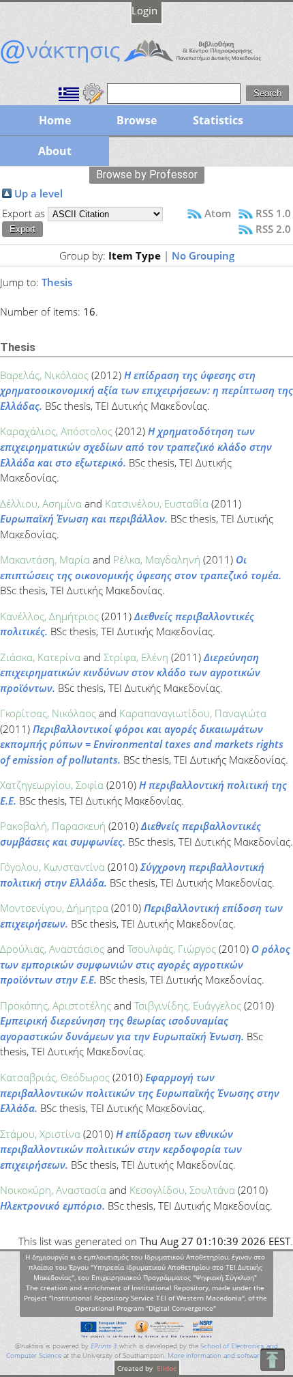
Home (55, 120)
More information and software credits (227, 1355)
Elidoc (165, 1368)
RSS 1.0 (273, 213)
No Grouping (203, 255)
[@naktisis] (146, 63)
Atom (217, 213)
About (55, 150)
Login (144, 10)
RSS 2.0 (273, 229)
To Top (272, 1359)
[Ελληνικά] (69, 92)
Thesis (57, 282)
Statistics (218, 120)
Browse (137, 120)
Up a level (38, 193)
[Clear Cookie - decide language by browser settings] (93, 92)
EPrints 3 (104, 1345)
